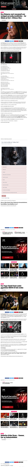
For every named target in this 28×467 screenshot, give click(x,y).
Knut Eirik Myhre (4, 20)
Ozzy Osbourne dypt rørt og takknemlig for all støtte (11, 100)
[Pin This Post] (16, 41)
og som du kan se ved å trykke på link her (17, 108)
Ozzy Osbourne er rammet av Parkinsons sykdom (10, 104)
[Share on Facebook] (7, 41)
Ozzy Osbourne (13, 229)
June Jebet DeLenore (6, 463)
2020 (5, 229)
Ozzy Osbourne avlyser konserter (8, 113)
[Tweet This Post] (11, 41)
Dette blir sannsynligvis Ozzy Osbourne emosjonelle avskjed (11, 50)
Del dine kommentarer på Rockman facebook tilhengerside (8, 205)
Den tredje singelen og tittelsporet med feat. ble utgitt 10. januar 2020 (16, 117)
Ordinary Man (8, 229)
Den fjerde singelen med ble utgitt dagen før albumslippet (12, 119)
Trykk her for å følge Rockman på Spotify (6, 138)
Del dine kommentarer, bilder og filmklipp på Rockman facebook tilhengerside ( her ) (12, 356)
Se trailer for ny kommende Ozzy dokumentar (10, 200)
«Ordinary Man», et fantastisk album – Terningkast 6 (10, 120)
